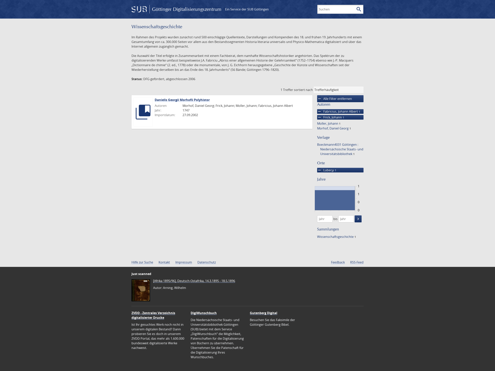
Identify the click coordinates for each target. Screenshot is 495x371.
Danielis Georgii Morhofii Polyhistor (182, 100)
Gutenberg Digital (263, 313)
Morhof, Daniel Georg (334, 128)
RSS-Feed (357, 262)
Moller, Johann (329, 123)
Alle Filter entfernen (334, 98)
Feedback (338, 262)
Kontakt (164, 262)
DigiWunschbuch (204, 313)
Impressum (183, 262)
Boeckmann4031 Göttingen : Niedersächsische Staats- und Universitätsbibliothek (340, 149)
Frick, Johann (330, 117)
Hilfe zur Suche (142, 262)
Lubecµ (326, 170)
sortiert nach (303, 90)
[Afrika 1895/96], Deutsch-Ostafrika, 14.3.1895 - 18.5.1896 (194, 281)
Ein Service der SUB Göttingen (247, 9)
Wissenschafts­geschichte (336, 237)
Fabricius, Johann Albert (338, 111)
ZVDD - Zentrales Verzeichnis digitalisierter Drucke (153, 315)
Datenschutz (206, 262)
